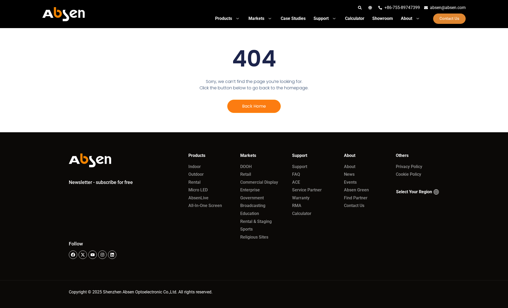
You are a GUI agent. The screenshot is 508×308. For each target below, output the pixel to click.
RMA (296, 205)
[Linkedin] (112, 254)
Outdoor (196, 174)
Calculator (301, 213)
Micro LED (198, 189)
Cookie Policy (408, 174)
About (349, 166)
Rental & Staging (256, 221)
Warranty (301, 197)
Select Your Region (414, 191)
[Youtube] (92, 254)
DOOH (246, 166)
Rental (194, 182)
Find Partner (356, 197)
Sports (246, 229)
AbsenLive (198, 197)
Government (252, 197)
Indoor (194, 166)
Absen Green (356, 189)
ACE (296, 182)
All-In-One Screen (205, 205)
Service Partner (307, 189)
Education (249, 213)
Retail (245, 174)
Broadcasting (252, 205)
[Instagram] (102, 254)
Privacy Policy (409, 166)
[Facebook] (73, 254)
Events (350, 182)
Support (299, 166)
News (349, 174)
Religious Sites (254, 237)
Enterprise (250, 189)
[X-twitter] (83, 254)
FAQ (296, 174)
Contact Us (354, 205)
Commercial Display (259, 182)
